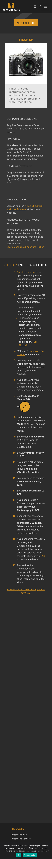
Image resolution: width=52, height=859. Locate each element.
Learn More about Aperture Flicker (25, 247)
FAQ (43, 556)
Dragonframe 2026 (19, 835)
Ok (19, 855)
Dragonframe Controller (21, 839)
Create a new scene (27, 272)
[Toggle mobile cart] (36, 6)
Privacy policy (30, 855)
